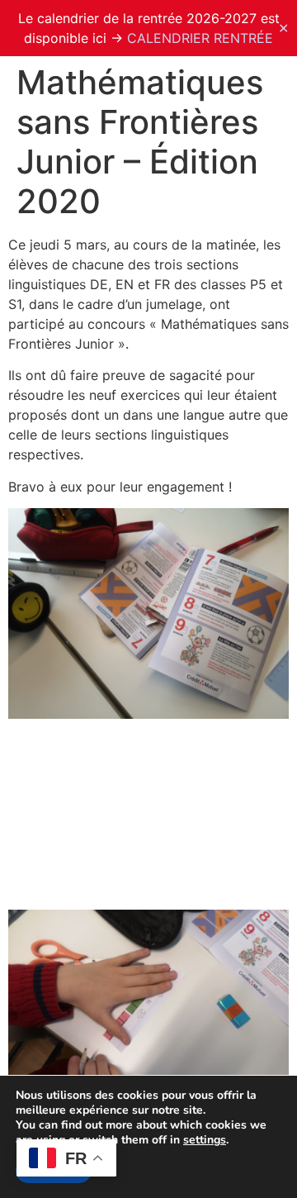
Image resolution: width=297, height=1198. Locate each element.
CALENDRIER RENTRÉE (200, 38)
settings (204, 1140)
